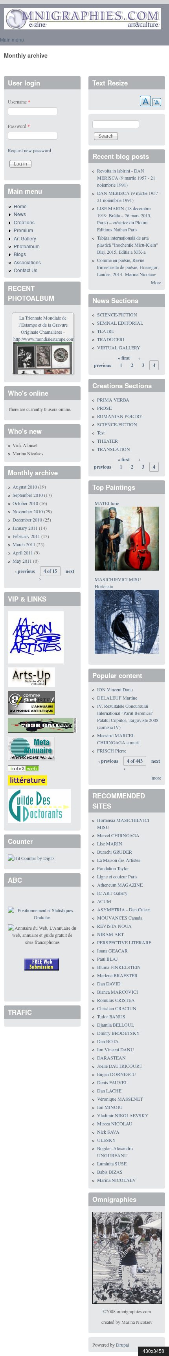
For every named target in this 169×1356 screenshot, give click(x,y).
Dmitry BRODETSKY (118, 1033)
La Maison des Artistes (118, 860)
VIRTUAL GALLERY (118, 347)
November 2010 (28, 511)
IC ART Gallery (112, 893)
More (156, 282)
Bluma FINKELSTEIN (119, 967)
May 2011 (22, 561)
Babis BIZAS (110, 1172)
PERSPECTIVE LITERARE (124, 942)
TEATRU (106, 331)
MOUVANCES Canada (119, 917)
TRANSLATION (113, 449)
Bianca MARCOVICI (117, 992)
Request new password (29, 150)
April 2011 (23, 552)
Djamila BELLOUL (115, 1025)
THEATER (107, 441)
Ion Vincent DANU (115, 1049)
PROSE (104, 408)
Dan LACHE (109, 1090)
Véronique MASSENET (120, 1099)
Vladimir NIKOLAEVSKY (123, 1115)
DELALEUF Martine (117, 697)
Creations (24, 222)
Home (20, 206)
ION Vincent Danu (115, 689)
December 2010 (27, 519)
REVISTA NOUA (114, 926)
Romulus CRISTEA (116, 1000)
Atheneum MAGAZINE (120, 885)
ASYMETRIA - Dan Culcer (123, 909)
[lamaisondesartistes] (36, 637)
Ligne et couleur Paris (117, 876)
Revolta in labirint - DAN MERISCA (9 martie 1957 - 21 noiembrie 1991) (126, 177)
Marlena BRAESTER (117, 975)
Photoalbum (27, 246)
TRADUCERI (110, 339)
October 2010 (25, 503)
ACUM (104, 901)
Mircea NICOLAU (114, 1123)
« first (124, 357)
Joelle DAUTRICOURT (119, 1066)
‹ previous (25, 571)
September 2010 (28, 495)
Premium (23, 230)
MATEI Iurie (107, 503)
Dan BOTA (108, 1041)
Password (19, 126)
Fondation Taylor (113, 868)
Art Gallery (25, 238)
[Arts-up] (31, 676)
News (20, 214)
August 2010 (25, 487)
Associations (27, 262)
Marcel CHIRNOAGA (118, 835)
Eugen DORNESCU (116, 1074)
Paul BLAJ (107, 959)
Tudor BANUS (111, 1016)
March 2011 (24, 544)
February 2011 (26, 536)
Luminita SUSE (112, 1163)
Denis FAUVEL (112, 1082)
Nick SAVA (108, 1132)
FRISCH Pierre (111, 750)
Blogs (20, 254)
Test (101, 432)
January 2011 (25, 528)
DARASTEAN (111, 1057)
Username (19, 101)
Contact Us (25, 270)
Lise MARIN (109, 843)
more (156, 777)
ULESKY (106, 1140)
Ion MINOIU (110, 1107)
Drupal (122, 1344)
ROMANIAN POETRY (120, 416)
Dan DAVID (109, 983)
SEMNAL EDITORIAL (120, 323)
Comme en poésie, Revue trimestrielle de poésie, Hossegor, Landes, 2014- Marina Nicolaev (128, 267)
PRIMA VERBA (113, 399)
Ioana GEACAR (112, 950)
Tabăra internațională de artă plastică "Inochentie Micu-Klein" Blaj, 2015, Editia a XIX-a (127, 244)
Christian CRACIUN (116, 1008)
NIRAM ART (110, 934)
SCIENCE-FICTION (117, 314)
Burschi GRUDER (114, 852)
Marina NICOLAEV (116, 1180)
